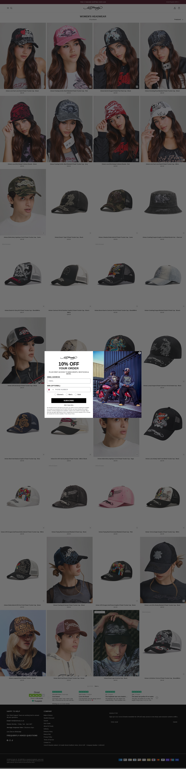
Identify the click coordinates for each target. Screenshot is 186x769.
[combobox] (50, 389)
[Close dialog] (140, 353)
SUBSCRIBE (69, 401)
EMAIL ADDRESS (53, 377)
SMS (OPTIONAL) (53, 386)
